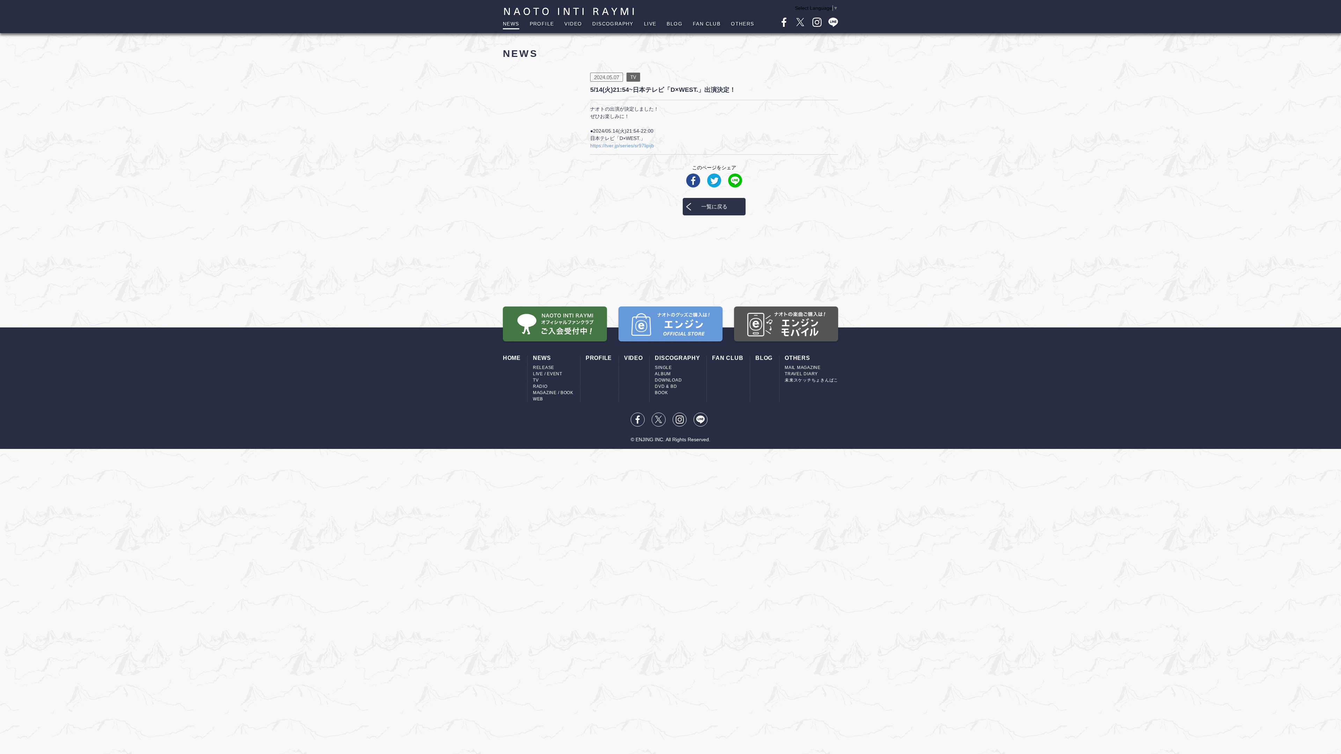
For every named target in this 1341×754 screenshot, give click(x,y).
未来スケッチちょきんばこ (811, 380)
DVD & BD (666, 386)
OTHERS (742, 24)
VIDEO (573, 24)
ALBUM (663, 373)
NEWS (511, 24)
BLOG (674, 24)
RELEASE (543, 367)
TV (535, 380)
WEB (538, 399)
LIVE (650, 24)
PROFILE (542, 24)
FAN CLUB (706, 24)
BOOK (661, 392)
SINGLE (663, 367)
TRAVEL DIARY (801, 373)
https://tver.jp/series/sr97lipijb (622, 145)
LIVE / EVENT (547, 373)
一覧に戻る (714, 206)
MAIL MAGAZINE (803, 367)
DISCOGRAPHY (612, 24)
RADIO (540, 386)
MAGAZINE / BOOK (553, 392)
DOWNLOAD (668, 380)
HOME (512, 358)
